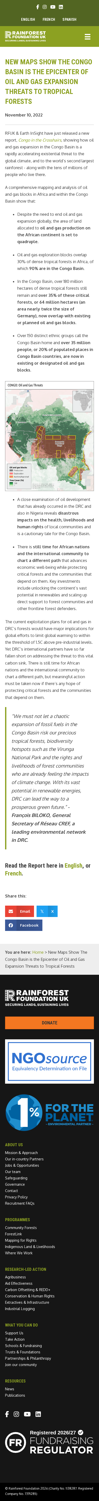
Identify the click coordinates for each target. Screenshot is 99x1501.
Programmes (17, 1219)
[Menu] (87, 36)
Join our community (21, 1364)
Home (38, 952)
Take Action (15, 1339)
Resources (15, 1381)
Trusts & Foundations (22, 1352)
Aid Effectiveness (18, 1283)
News (9, 1389)
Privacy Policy (16, 1197)
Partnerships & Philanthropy (28, 1358)
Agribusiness (15, 1277)
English (73, 865)
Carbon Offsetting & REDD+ (27, 1290)
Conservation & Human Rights (30, 1296)
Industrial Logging (20, 1309)
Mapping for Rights (21, 1240)
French (13, 873)
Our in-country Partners (24, 1159)
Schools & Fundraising (23, 1345)
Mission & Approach (21, 1153)
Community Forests (21, 1227)
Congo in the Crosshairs (39, 140)
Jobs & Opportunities (22, 1165)
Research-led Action (25, 1269)
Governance (15, 1184)
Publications (15, 1395)
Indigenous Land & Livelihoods (30, 1246)
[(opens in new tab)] (49, 1130)
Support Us (14, 1333)
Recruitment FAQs (20, 1203)
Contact (11, 1190)
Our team (13, 1171)
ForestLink (13, 1234)
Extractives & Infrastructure (27, 1302)
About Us (14, 1144)
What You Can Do (21, 1325)
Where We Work (18, 1253)
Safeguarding (16, 1178)
